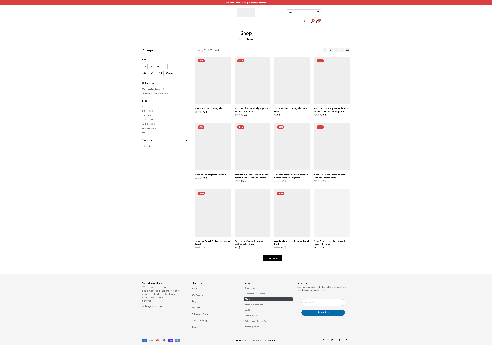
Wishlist (248, 310)
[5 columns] (347, 50)
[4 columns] (342, 50)
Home (240, 39)
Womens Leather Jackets (155, 93)
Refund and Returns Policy (257, 321)
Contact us (250, 288)
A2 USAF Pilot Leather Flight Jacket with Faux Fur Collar (251, 110)
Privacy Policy (251, 315)
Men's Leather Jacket (153, 88)
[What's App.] (324, 339)
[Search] (318, 12)
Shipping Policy (252, 326)
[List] (325, 50)
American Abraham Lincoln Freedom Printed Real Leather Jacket (291, 176)
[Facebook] (340, 339)
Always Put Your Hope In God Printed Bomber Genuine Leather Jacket (331, 110)
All (143, 106)
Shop (247, 299)
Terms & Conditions (254, 304)
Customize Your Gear (255, 293)
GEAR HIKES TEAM (241, 340)
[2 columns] (331, 50)
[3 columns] (336, 50)
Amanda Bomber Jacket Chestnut (210, 174)
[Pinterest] (332, 339)
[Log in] (305, 21)
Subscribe (323, 312)
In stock (149, 146)
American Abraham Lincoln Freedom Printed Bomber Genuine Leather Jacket (252, 177)
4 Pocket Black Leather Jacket (209, 108)
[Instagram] (347, 339)
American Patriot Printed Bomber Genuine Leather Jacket (329, 176)
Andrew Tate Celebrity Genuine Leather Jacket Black (249, 242)
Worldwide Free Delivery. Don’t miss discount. (246, 2)
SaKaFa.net (271, 340)
